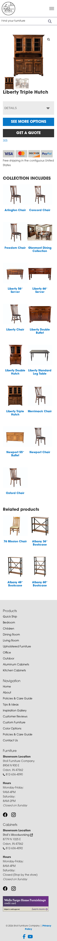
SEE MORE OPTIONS (28, 122)
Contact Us (10, 740)
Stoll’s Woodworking (16, 835)
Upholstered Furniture (17, 646)
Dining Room (11, 635)
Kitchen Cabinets (14, 670)
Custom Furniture (14, 722)
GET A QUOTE (28, 133)
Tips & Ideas (11, 705)
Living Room (11, 640)
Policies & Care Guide (17, 698)
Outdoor (8, 658)
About (7, 692)
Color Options (12, 728)
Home (7, 687)
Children (8, 629)
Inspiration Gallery (15, 710)
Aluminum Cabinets (16, 664)
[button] (48, 39)
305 (5, 141)
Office (7, 653)
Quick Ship (10, 617)
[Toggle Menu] (51, 8)
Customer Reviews (15, 716)
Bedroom (9, 622)
